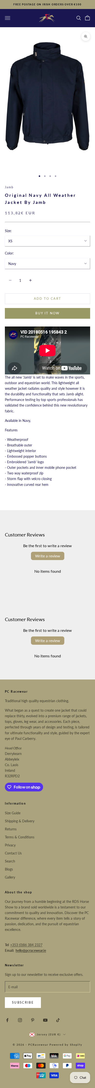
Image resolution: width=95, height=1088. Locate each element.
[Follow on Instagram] (20, 1020)
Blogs (9, 869)
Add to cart (47, 298)
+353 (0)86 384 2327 (26, 945)
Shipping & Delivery (19, 821)
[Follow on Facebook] (7, 1020)
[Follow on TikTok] (58, 1020)
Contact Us (13, 853)
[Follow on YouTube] (45, 1020)
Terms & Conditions (19, 837)
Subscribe (23, 1002)
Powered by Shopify (65, 1044)
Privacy (10, 845)
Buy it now (47, 313)
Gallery (10, 877)
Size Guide (12, 813)
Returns (11, 829)
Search (10, 861)
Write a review (47, 555)
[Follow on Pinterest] (32, 1020)
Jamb (9, 187)
